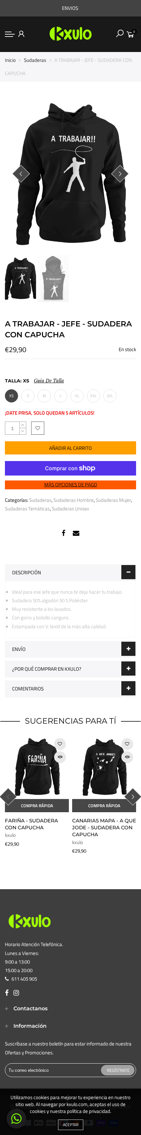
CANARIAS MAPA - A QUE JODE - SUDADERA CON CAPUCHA (104, 827)
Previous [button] (21, 174)
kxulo (10, 835)
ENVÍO (19, 649)
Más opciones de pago (70, 484)
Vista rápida (60, 757)
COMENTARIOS (28, 688)
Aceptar (70, 1125)
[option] (70, 174)
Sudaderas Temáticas (27, 508)
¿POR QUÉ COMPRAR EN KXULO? (46, 669)
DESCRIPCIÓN (26, 572)
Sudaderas (35, 60)
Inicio (10, 60)
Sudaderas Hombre (73, 500)
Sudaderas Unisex (70, 508)
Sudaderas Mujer (113, 500)
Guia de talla (49, 381)
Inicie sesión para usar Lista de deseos (37, 428)
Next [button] (120, 174)
